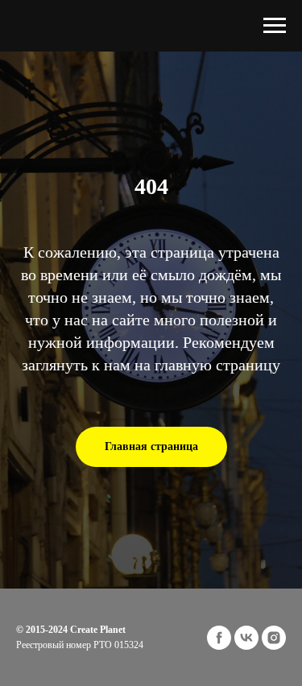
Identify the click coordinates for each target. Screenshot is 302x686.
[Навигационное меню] (274, 26)
